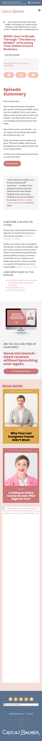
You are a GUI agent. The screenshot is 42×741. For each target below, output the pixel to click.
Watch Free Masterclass (21, 371)
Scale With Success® (16, 290)
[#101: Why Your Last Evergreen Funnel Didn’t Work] (21, 390)
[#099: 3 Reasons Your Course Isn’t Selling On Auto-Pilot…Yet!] (21, 508)
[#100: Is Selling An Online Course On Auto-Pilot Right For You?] (21, 449)
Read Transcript (12, 164)
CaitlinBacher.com (15, 288)
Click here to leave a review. (27, 267)
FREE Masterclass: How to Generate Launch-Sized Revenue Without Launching (22, 282)
